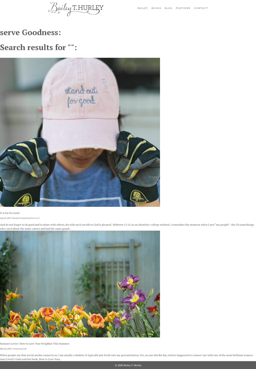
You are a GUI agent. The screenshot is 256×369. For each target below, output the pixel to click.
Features (183, 8)
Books (156, 8)
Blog (168, 8)
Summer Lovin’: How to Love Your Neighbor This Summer (34, 343)
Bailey (143, 8)
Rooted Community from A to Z (25, 218)
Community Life (20, 348)
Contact (201, 8)
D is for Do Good (9, 213)
